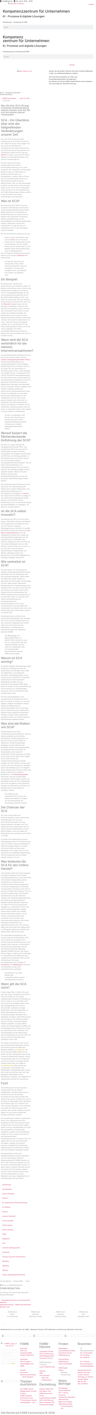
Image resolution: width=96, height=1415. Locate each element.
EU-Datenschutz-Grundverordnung (14, 1203)
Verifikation (21, 255)
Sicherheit (5, 1252)
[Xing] (13, 1370)
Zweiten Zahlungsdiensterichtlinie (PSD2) (15, 360)
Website (5, 1270)
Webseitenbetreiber (21, 774)
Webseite (7, 304)
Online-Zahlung (7, 1230)
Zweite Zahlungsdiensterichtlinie (13, 1275)
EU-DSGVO (6, 1207)
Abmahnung (6, 1185)
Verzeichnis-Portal (7, 1065)
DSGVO (3, 155)
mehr (13, 1363)
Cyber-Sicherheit (8, 1194)
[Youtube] (8, 1370)
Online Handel (7, 1225)
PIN (13, 240)
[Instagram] (3, 1375)
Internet (25, 493)
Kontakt (91, 4)
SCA (3, 1243)
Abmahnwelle (7, 1189)
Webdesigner (17, 965)
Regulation (6, 1239)
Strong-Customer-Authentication (14, 1257)
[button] (3, 1280)
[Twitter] (3, 1370)
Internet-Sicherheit (8, 1216)
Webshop (5, 1266)
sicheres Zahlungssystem (11, 1248)
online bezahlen (7, 1221)
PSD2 (4, 1234)
